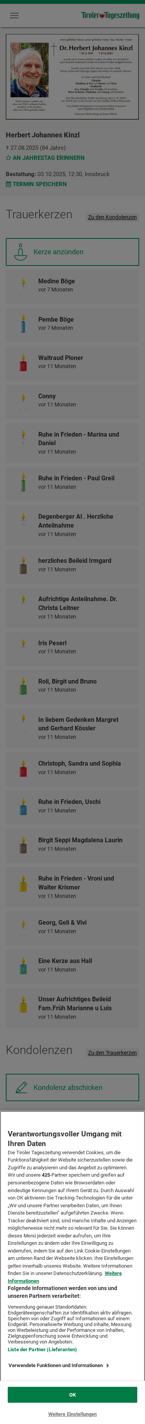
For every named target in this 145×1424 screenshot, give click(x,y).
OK (72, 1395)
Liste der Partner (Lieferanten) (42, 1349)
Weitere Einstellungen (72, 1414)
